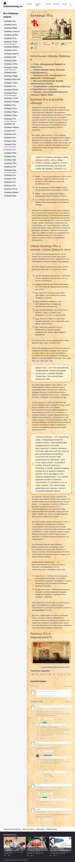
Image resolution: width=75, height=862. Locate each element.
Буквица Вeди (10, 28)
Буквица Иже (10, 57)
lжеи (67, 138)
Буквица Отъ (10, 119)
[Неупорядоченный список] (46, 696)
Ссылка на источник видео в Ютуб (55, 667)
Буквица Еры (10, 141)
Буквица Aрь (10, 156)
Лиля (49, 799)
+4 (61, 674)
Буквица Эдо (10, 160)
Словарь (48, 3)
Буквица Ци (9, 124)
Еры (37, 319)
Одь (51, 361)
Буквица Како (10, 72)
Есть (48, 140)
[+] (52, 695)
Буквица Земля (11, 53)
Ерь (36, 327)
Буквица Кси (10, 182)
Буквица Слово (11, 98)
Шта (37, 301)
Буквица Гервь (11, 67)
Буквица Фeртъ (11, 112)
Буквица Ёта (10, 175)
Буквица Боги (10, 24)
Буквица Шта (10, 134)
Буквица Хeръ (10, 115)
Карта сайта (40, 829)
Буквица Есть (10, 38)
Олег (49, 757)
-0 (69, 674)
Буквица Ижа (10, 196)
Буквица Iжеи (10, 60)
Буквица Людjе (11, 76)
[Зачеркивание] (44, 696)
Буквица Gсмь (10, 41)
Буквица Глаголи (12, 31)
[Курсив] (40, 696)
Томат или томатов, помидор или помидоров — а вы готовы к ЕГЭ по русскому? (37, 850)
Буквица (29, 3)
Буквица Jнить (11, 64)
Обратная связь (52, 829)
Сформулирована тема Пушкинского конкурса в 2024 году (59, 850)
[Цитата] (48, 696)
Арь (33, 361)
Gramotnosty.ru (12, 6)
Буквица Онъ (10, 86)
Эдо (37, 361)
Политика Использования (12, 829)
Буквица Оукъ (10, 108)
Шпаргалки (56, 3)
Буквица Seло (10, 50)
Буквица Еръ (10, 137)
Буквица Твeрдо (11, 101)
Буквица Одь (10, 170)
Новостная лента (28, 829)
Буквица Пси (10, 185)
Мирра (50, 724)
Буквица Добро (11, 35)
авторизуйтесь (67, 686)
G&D (53, 771)
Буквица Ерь (10, 144)
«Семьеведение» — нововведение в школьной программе (14, 849)
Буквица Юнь (10, 153)
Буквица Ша (9, 130)
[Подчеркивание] (42, 696)
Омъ (42, 361)
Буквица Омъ (10, 163)
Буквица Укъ (10, 105)
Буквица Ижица (11, 192)
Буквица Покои (11, 89)
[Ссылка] (50, 696)
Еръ (37, 310)
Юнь (69, 358)
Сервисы (64, 3)
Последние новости (9, 834)
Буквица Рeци (10, 93)
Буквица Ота (10, 178)
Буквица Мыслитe (12, 79)
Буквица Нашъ (11, 83)
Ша (36, 293)
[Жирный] (38, 696)
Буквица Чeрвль (11, 127)
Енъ (46, 361)
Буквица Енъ (10, 166)
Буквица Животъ (11, 47)
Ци (36, 276)
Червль (38, 284)
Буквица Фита (10, 189)
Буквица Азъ (10, 21)
